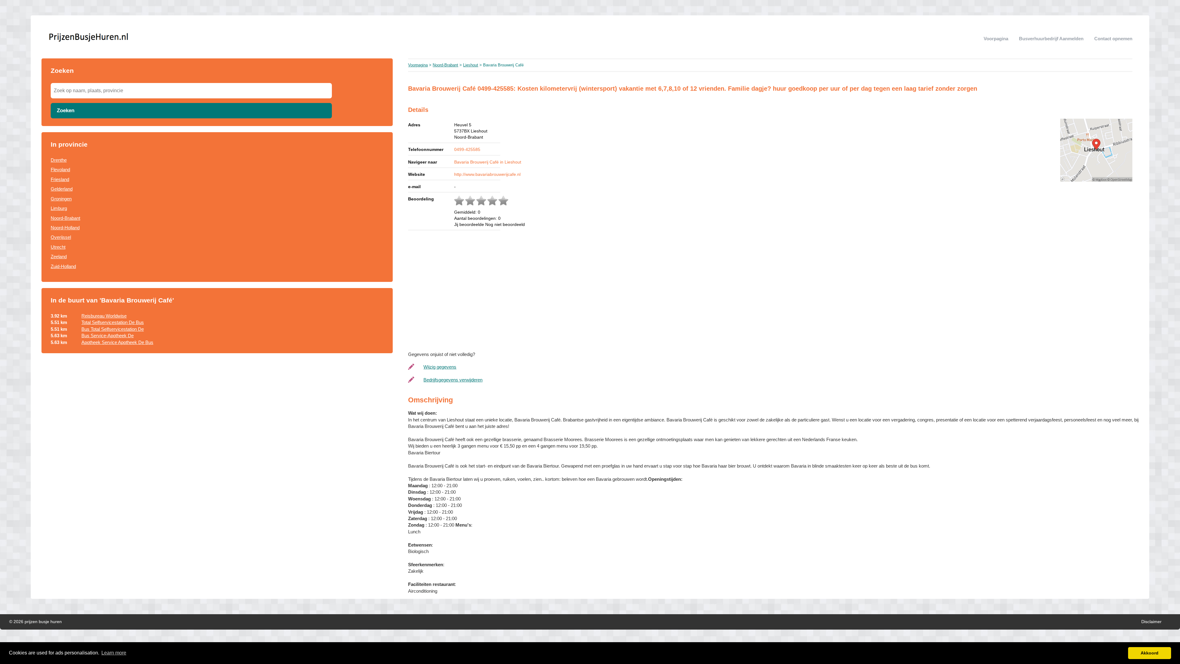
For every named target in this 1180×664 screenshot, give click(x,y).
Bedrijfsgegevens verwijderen (452, 379)
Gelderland (62, 189)
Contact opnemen (1113, 38)
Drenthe (59, 160)
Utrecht (58, 247)
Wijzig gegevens (439, 367)
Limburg (59, 208)
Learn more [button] (113, 652)
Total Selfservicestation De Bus (112, 322)
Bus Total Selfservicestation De (112, 329)
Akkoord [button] (1149, 652)
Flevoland (60, 169)
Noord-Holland (65, 227)
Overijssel (61, 237)
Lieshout (470, 65)
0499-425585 (467, 149)
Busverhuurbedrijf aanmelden (1051, 38)
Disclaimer (1151, 621)
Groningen (61, 198)
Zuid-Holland (63, 266)
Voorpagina (996, 38)
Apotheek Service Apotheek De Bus (117, 342)
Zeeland (59, 256)
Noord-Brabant (65, 218)
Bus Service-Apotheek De (107, 335)
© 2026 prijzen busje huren (35, 621)
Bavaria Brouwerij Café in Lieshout (487, 162)
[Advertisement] (217, 409)
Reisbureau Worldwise (104, 315)
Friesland (60, 179)
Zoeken (65, 110)
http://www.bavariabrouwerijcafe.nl (487, 174)
